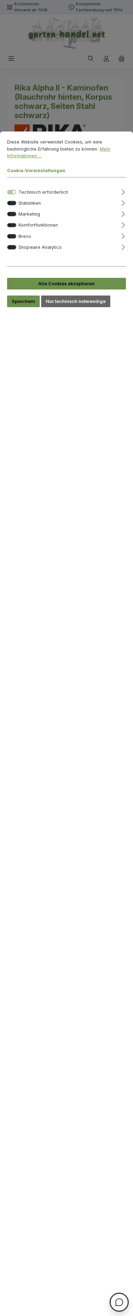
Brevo (24, 236)
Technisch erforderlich (43, 192)
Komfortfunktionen (38, 225)
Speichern (23, 301)
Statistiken (29, 203)
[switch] (11, 203)
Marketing (29, 214)
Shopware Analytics (40, 247)
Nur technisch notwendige (76, 301)
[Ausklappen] (123, 191)
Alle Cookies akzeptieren (66, 283)
